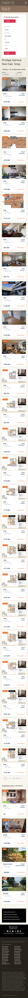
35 (14, 778)
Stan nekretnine (5, 955)
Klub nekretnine (5, 952)
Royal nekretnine (5, 949)
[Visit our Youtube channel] (13, 931)
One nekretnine (17, 960)
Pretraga (7, 53)
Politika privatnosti (9, 933)
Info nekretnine (17, 948)
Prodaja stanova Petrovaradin (10, 914)
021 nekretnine (5, 948)
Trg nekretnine (17, 959)
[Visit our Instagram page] (10, 931)
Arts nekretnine (5, 960)
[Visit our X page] (15, 931)
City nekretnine (17, 946)
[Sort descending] (20, 74)
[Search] (12, 2)
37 (19, 778)
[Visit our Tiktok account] (20, 931)
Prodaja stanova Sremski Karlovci (11, 916)
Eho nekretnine (17, 952)
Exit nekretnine (17, 955)
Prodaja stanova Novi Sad (9, 912)
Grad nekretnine (5, 946)
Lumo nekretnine (17, 963)
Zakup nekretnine (17, 962)
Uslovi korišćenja (19, 933)
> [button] (21, 778)
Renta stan (4, 962)
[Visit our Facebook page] (7, 931)
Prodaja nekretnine (5, 963)
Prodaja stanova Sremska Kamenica (11, 919)
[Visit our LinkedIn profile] (18, 931)
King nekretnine (5, 959)
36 (16, 778)
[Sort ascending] (18, 74)
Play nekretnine (5, 957)
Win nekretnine (17, 954)
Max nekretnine (17, 957)
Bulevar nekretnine (18, 949)
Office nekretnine (5, 951)
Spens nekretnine (5, 954)
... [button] (12, 778)
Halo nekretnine (17, 951)
